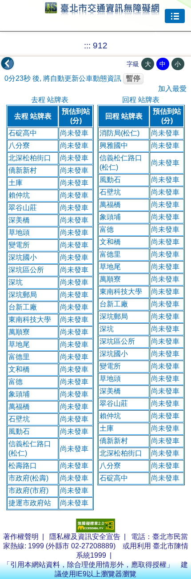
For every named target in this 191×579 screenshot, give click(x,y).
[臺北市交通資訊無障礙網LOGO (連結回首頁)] (102, 11)
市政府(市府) (28, 490)
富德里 (19, 357)
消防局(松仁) (119, 133)
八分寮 (19, 145)
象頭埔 (19, 394)
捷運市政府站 (29, 503)
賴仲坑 (19, 195)
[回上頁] (7, 63)
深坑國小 (22, 257)
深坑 (15, 282)
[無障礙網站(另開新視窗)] (95, 530)
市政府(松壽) (28, 478)
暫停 (133, 78)
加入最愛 (172, 88)
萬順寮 (19, 332)
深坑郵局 (22, 294)
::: (87, 45)
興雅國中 (113, 145)
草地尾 (19, 344)
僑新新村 (22, 170)
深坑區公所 (26, 270)
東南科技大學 (29, 319)
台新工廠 (22, 307)
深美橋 (19, 220)
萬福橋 (19, 406)
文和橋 (19, 369)
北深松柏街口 (29, 158)
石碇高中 (22, 133)
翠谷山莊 (22, 207)
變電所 (19, 245)
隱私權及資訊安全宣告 (84, 536)
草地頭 (19, 232)
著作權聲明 (21, 536)
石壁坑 (19, 419)
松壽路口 (22, 465)
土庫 (15, 182)
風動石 (19, 431)
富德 (15, 381)
